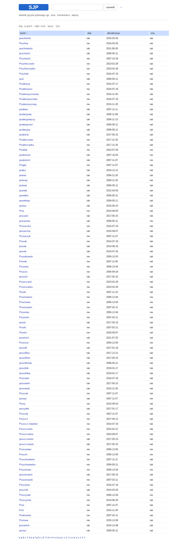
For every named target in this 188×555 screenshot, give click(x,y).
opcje (50, 26)
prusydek (24, 408)
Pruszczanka (26, 434)
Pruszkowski (26, 479)
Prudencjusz (25, 89)
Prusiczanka (25, 287)
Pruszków (24, 485)
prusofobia (24, 373)
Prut (21, 510)
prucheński (25, 38)
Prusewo (23, 266)
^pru (57, 26)
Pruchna (23, 43)
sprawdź (110, 7)
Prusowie (24, 378)
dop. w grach (25, 26)
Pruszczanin (25, 429)
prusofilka (24, 353)
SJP (34, 7)
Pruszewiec (25, 449)
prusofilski (24, 357)
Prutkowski (25, 515)
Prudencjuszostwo (29, 94)
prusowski (24, 383)
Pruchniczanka (27, 68)
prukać (22, 175)
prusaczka (24, 231)
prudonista (24, 155)
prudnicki (24, 134)
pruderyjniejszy (27, 119)
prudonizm (24, 160)
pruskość (24, 337)
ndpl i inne (40, 26)
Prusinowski (25, 307)
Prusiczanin (25, 281)
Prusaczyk (25, 236)
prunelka (23, 195)
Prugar (22, 165)
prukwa (23, 185)
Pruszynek (25, 495)
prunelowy (24, 200)
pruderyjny (24, 129)
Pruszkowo (25, 469)
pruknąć (23, 180)
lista (53, 15)
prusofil (23, 347)
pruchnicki (24, 53)
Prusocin (24, 342)
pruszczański (26, 439)
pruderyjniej (25, 114)
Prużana (23, 520)
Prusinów (24, 312)
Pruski (22, 327)
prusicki (23, 276)
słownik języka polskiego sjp (34, 15)
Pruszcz (23, 419)
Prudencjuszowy (28, 104)
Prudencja (24, 83)
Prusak (23, 241)
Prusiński (24, 317)
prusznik (23, 489)
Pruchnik (24, 73)
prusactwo (24, 221)
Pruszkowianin (27, 459)
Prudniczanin (26, 139)
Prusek (23, 261)
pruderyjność (26, 124)
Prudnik (23, 149)
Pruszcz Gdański (28, 423)
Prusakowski (26, 256)
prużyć (22, 530)
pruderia (23, 109)
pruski (22, 322)
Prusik (22, 292)
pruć (21, 79)
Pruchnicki (24, 58)
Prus (21, 210)
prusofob (23, 368)
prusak (22, 246)
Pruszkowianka (27, 464)
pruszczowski (26, 444)
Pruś (21, 505)
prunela (23, 190)
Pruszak (23, 413)
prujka (22, 170)
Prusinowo (24, 302)
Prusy (22, 403)
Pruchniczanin (26, 63)
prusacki (23, 215)
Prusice (23, 271)
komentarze (63, 15)
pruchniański (26, 48)
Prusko (23, 332)
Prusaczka (25, 226)
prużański (24, 525)
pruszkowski (25, 474)
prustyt (23, 398)
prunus (22, 205)
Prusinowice (25, 297)
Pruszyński (25, 500)
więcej (75, 15)
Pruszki (23, 454)
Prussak (23, 393)
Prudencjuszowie (28, 99)
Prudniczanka (26, 145)
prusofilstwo (25, 363)
